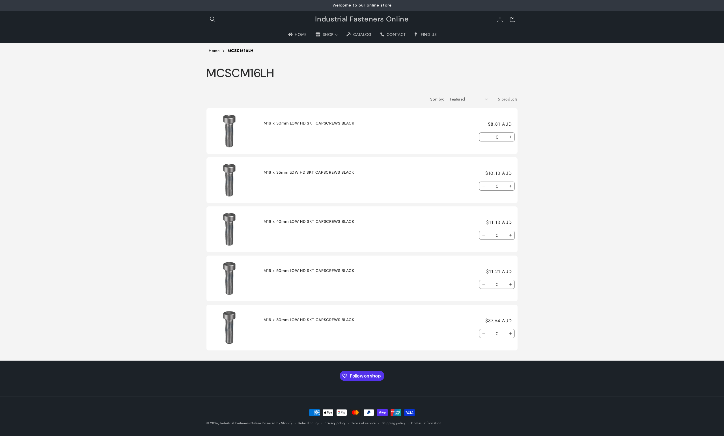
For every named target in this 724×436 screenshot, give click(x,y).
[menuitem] (297, 34)
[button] (212, 19)
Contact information (426, 422)
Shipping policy (394, 422)
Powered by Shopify (277, 423)
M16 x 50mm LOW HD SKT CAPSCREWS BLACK (309, 270)
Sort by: (437, 99)
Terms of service (364, 422)
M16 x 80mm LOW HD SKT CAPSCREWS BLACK (309, 319)
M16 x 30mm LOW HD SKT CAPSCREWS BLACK (309, 123)
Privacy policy (335, 422)
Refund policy (308, 422)
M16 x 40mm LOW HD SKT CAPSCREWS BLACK (309, 221)
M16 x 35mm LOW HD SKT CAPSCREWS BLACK (309, 172)
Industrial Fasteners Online (240, 423)
